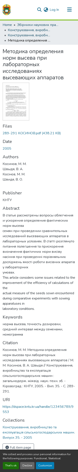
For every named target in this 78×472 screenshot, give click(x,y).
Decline (27, 465)
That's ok (10, 465)
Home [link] (7, 24)
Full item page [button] (20, 447)
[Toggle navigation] (69, 10)
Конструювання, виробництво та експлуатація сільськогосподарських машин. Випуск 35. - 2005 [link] (29, 35)
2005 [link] (7, 148)
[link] (39, 133)
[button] (7, 9)
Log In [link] (54, 9)
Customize (45, 465)
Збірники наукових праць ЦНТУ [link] (38, 24)
